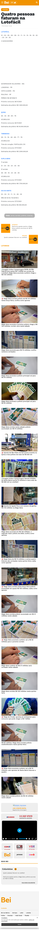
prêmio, (24, 215)
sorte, (13, 215)
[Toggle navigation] (2, 2)
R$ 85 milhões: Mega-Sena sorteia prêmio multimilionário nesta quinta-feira (16, 743)
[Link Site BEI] (7, 854)
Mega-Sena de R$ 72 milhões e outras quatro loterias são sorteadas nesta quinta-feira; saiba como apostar (18, 561)
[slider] (8, 839)
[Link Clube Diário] (31, 854)
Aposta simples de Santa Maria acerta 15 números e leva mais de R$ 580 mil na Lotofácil (19, 480)
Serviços (14, 912)
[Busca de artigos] (37, 2)
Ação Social (18, 915)
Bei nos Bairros (5, 912)
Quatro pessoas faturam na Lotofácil (14, 873)
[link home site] (6, 2)
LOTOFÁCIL (5, 32)
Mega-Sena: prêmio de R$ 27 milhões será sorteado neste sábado (16, 666)
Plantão (27, 915)
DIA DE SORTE (6, 190)
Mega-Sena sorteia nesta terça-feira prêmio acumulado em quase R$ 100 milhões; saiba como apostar (19, 588)
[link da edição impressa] (19, 805)
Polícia (3, 915)
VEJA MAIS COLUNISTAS (28, 882)
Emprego (10, 915)
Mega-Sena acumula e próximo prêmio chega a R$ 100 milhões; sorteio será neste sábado (19, 325)
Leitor (21, 912)
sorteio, (18, 215)
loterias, (30, 215)
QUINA (3, 112)
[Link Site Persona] (19, 854)
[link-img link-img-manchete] (19, 259)
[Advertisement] (19, 63)
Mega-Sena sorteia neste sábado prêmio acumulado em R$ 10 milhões (15, 428)
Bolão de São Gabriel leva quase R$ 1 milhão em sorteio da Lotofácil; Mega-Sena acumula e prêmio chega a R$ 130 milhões (18, 272)
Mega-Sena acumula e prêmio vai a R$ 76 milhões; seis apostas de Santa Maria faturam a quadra (18, 770)
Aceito (19, 924)
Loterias (28, 912)
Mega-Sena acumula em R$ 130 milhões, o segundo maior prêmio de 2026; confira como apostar (17, 533)
